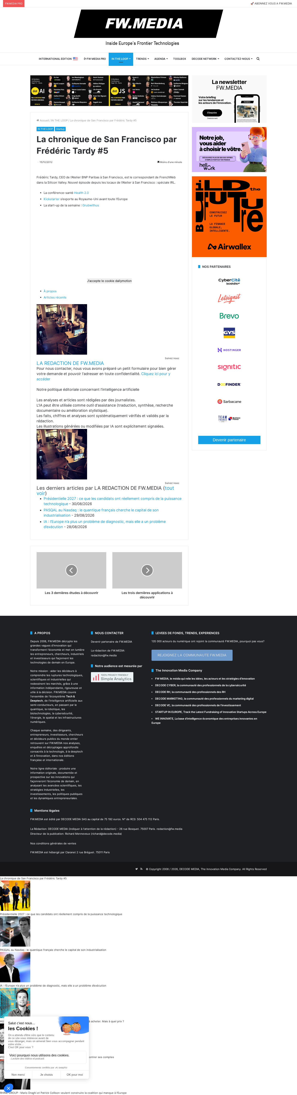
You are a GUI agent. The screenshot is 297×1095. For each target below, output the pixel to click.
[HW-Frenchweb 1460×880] (229, 171)
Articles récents (55, 297)
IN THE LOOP (120, 58)
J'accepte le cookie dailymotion (109, 281)
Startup (60, 128)
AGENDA (159, 58)
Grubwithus (90, 205)
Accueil (44, 120)
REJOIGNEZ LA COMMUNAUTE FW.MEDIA (192, 655)
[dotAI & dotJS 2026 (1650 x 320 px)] (109, 90)
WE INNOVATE (164, 718)
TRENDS (141, 58)
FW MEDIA (162, 678)
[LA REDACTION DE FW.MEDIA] (62, 353)
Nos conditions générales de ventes (53, 843)
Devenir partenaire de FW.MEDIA (111, 641)
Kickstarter (52, 199)
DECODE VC (162, 705)
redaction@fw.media (104, 655)
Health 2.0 (81, 193)
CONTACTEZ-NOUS (237, 58)
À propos (50, 291)
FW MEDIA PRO (96, 58)
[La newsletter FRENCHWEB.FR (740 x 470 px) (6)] (229, 121)
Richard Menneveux (77, 833)
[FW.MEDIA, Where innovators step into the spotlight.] (148, 29)
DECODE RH (162, 692)
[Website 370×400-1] (229, 256)
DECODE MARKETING (169, 698)
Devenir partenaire (229, 440)
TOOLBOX (179, 58)
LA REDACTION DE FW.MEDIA (70, 363)
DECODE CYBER (165, 685)
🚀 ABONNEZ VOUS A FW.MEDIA (271, 3)
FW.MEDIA (54, 641)
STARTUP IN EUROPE (168, 712)
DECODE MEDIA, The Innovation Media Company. (210, 869)
